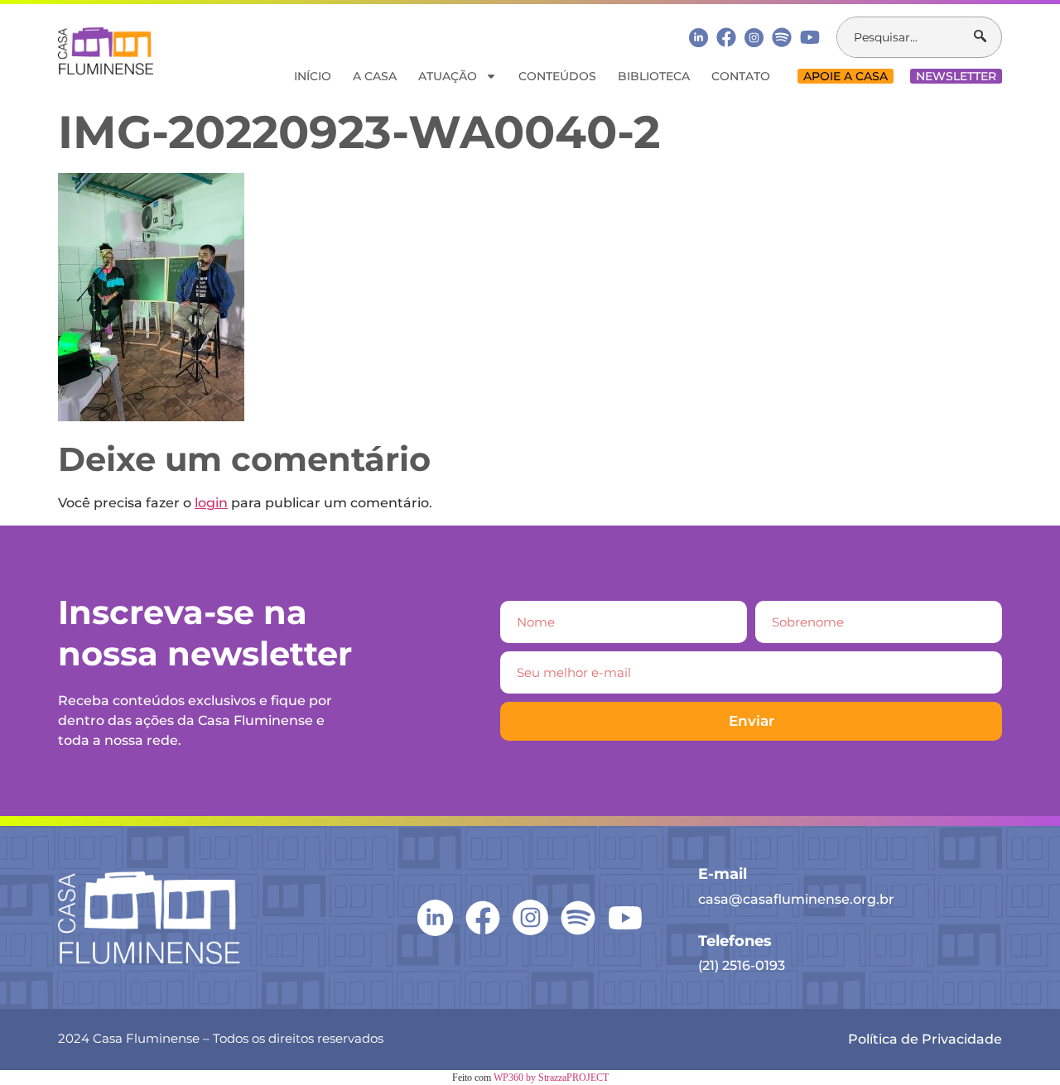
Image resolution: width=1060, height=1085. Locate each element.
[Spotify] (782, 37)
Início (312, 76)
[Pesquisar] (987, 37)
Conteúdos (557, 76)
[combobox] (905, 37)
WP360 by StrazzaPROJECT (551, 1077)
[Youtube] (810, 37)
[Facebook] (726, 37)
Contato (740, 76)
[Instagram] (754, 37)
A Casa (375, 76)
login (211, 503)
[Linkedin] (698, 37)
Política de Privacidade (925, 1039)
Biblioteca (654, 76)
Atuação (447, 76)
